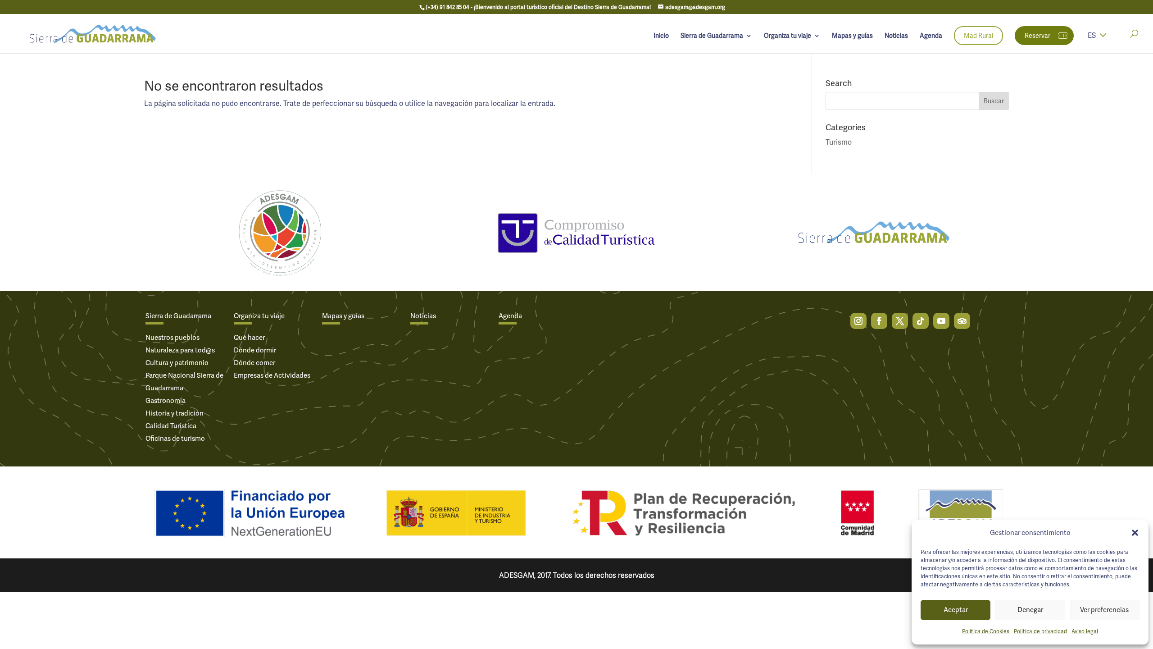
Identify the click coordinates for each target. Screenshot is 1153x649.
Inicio (661, 36)
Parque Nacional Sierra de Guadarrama (184, 382)
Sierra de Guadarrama (712, 36)
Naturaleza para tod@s (180, 350)
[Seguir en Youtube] (941, 321)
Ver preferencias (1104, 609)
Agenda (931, 36)
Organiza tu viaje (787, 36)
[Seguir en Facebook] (879, 321)
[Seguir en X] (900, 321)
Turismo (839, 142)
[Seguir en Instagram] (858, 321)
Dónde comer (254, 362)
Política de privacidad (1040, 631)
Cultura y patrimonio (177, 362)
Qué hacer (249, 337)
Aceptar (956, 609)
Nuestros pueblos (172, 337)
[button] (1134, 532)
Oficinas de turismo (175, 438)
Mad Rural (978, 36)
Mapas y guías (852, 36)
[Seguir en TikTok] (920, 321)
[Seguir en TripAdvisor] (962, 321)
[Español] (1103, 41)
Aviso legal (1084, 631)
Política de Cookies (985, 631)
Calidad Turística (170, 425)
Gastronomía (165, 400)
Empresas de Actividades (272, 375)
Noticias (896, 36)
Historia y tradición (174, 413)
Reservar (1037, 36)
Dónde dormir (255, 350)
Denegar (1030, 609)
